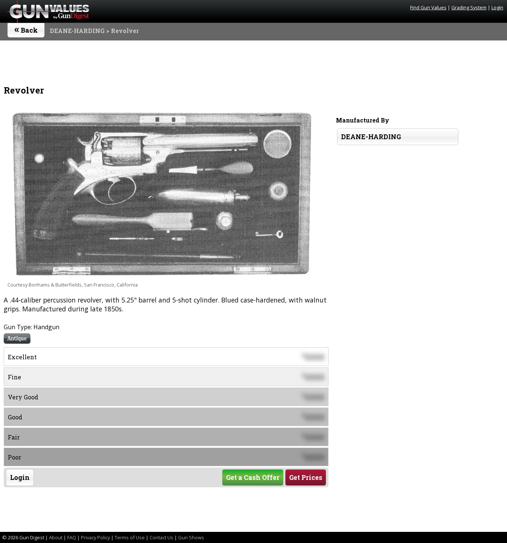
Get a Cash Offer (252, 477)
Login (497, 7)
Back (26, 29)
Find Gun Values (428, 7)
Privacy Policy (95, 537)
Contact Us (161, 537)
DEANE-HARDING (77, 31)
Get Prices (305, 477)
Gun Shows (191, 537)
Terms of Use (130, 537)
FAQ (71, 537)
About (55, 537)
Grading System (469, 7)
